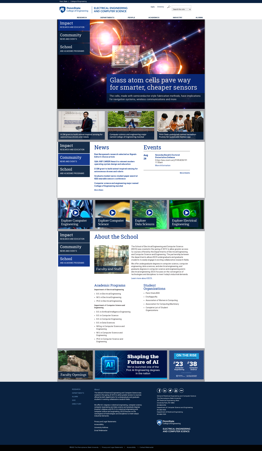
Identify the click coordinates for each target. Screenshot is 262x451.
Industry (177, 17)
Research (82, 17)
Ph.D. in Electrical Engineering (109, 301)
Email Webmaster (100, 430)
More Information (162, 165)
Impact (72, 24)
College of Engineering (79, 1)
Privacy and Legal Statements (105, 422)
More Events (185, 173)
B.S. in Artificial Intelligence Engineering (113, 312)
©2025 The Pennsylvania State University (84, 447)
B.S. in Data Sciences (105, 323)
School (72, 48)
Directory (160, 7)
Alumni (199, 17)
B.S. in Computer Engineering (109, 319)
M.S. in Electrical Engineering (108, 297)
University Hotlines (101, 427)
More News (98, 190)
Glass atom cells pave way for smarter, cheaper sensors (153, 83)
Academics (153, 17)
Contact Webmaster (147, 447)
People (131, 17)
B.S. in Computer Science (107, 315)
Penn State (63, 1)
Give (74, 400)
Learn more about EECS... (142, 278)
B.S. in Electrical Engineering (108, 294)
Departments (107, 17)
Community (70, 36)
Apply (153, 7)
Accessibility (99, 424)
